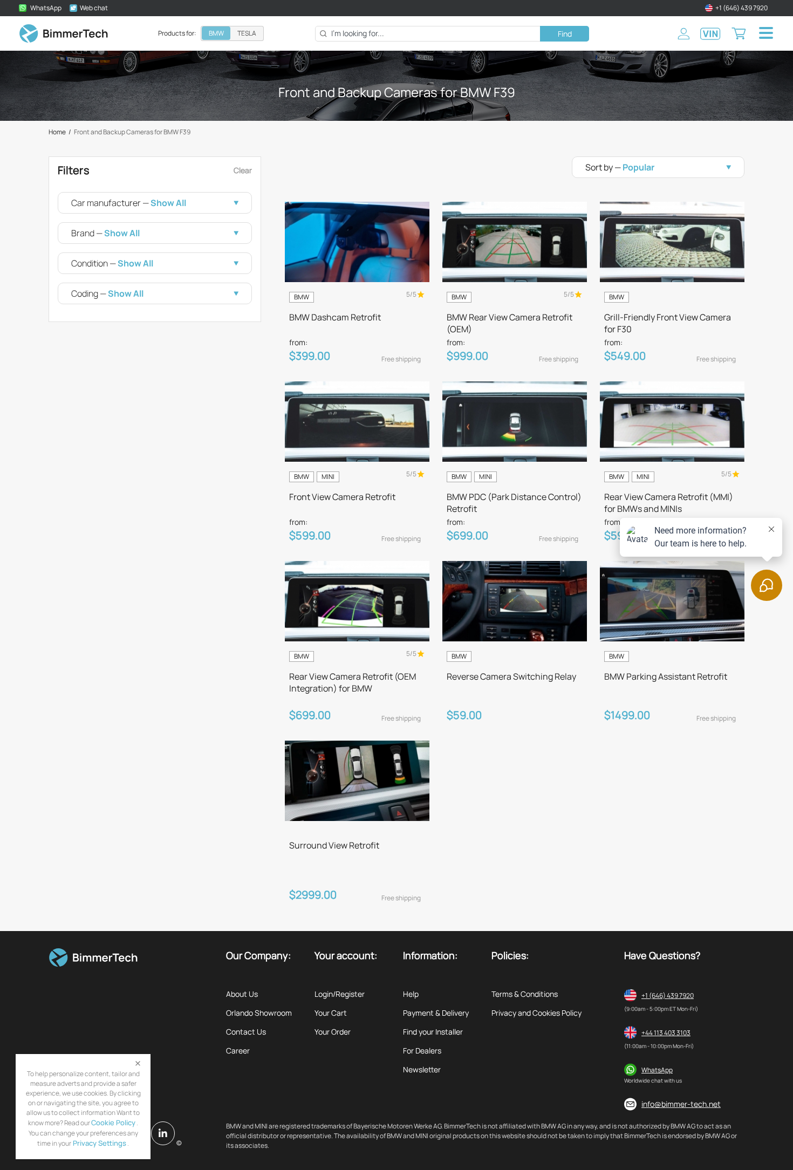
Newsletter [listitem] (422, 1069)
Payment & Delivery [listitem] (436, 1013)
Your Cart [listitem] (331, 1013)
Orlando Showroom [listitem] (259, 1013)
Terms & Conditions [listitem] (524, 994)
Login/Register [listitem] (340, 994)
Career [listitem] (238, 1050)
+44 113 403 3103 (666, 1032)
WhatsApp (657, 1070)
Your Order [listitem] (333, 1032)
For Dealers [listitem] (422, 1050)
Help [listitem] (411, 994)
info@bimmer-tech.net (681, 1104)
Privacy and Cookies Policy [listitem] (536, 1013)
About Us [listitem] (242, 994)
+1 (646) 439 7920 (667, 995)
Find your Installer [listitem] (433, 1032)
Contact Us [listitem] (246, 1032)
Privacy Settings (98, 1143)
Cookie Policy (113, 1122)
